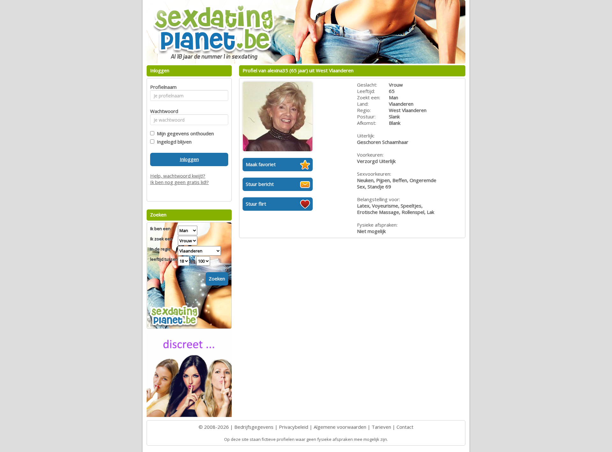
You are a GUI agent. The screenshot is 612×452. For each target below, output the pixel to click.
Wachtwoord (162, 111)
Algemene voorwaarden (340, 427)
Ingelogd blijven (173, 141)
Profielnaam (162, 87)
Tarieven (381, 427)
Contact (405, 427)
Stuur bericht (260, 184)
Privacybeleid (293, 427)
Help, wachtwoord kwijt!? (177, 176)
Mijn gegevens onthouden (184, 133)
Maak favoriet (261, 164)
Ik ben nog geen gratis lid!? (179, 182)
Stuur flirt (256, 204)
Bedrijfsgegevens (253, 427)
